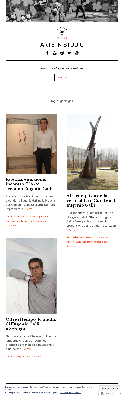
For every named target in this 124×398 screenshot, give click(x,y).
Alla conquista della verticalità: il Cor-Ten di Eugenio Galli (92, 201)
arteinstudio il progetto (19, 221)
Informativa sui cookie (70, 393)
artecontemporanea (37, 216)
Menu (60, 77)
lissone (71, 246)
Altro (29, 209)
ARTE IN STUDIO (62, 44)
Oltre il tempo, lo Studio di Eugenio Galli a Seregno (31, 324)
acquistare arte (15, 216)
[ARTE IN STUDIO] (62, 11)
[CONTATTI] (77, 53)
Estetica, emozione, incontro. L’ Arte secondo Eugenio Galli (29, 184)
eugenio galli (40, 221)
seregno (11, 225)
